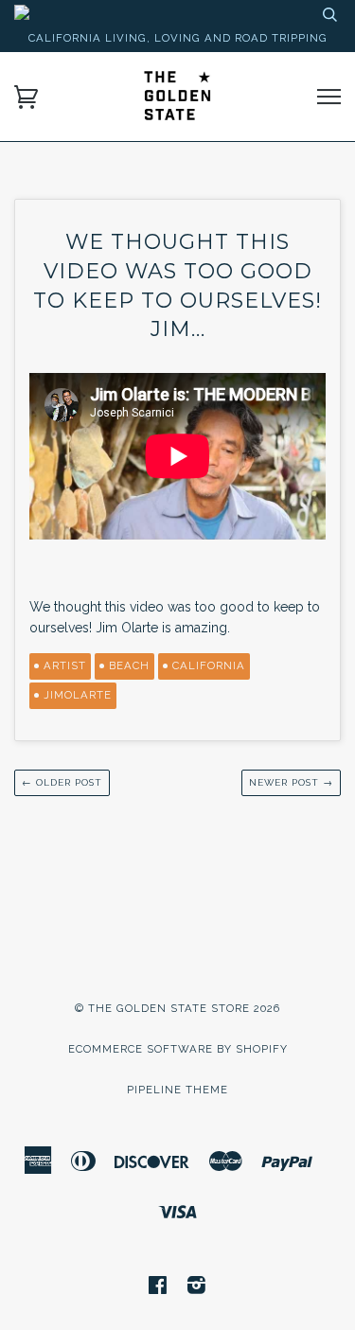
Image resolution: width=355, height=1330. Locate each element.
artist (65, 665)
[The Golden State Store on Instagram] (196, 1288)
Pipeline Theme (177, 1089)
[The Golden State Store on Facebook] (158, 1288)
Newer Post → (291, 782)
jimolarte (78, 694)
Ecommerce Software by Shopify (178, 1048)
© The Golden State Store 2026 (177, 1008)
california (208, 665)
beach (129, 665)
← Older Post (62, 782)
